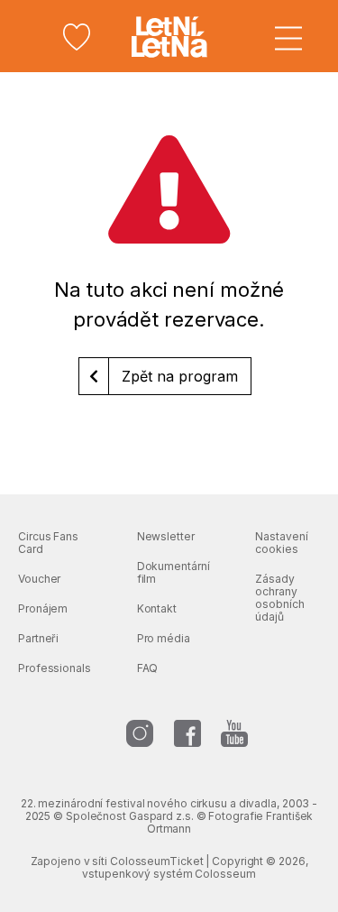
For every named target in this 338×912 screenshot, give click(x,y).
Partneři (38, 638)
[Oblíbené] (76, 37)
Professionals (54, 668)
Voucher (39, 578)
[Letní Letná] (169, 37)
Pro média (163, 638)
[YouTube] (234, 733)
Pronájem (43, 608)
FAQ (148, 668)
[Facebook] (187, 733)
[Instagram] (139, 733)
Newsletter (166, 536)
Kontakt (157, 608)
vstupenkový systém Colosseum (168, 873)
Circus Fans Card (48, 543)
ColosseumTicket (157, 861)
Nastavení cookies (281, 543)
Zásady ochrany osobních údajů (279, 597)
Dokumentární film (173, 572)
